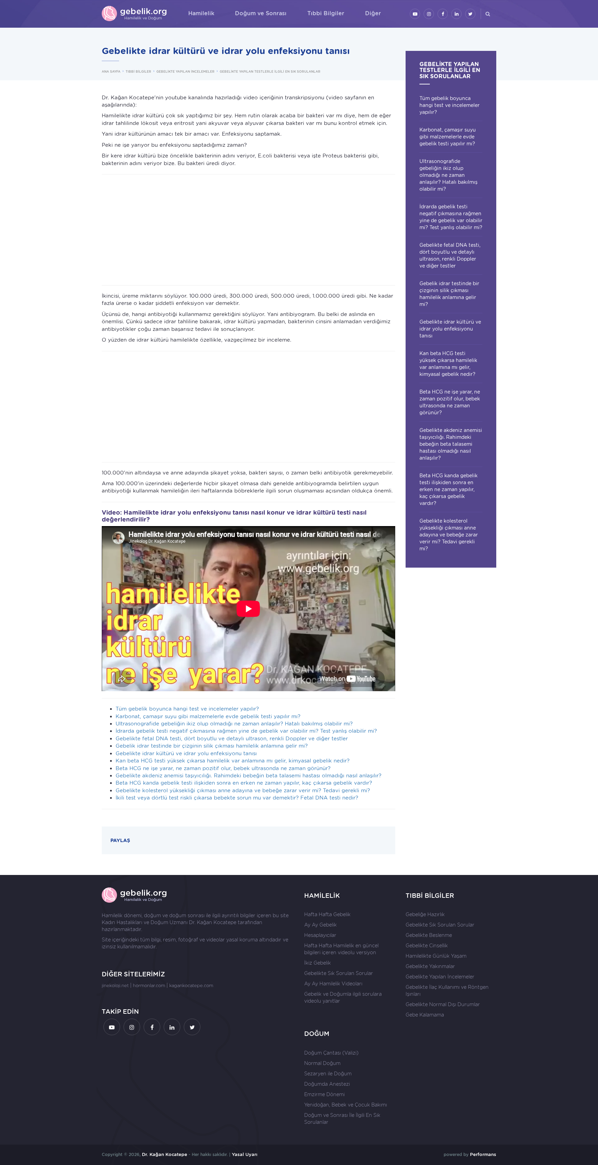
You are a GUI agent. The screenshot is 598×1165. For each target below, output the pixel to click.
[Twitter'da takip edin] (470, 14)
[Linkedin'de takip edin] (456, 14)
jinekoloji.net (115, 985)
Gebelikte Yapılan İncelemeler (440, 976)
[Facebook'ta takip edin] (442, 14)
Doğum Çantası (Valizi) (331, 1053)
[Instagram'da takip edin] (429, 14)
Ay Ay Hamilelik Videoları (333, 983)
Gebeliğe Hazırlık (425, 914)
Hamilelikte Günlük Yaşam (436, 956)
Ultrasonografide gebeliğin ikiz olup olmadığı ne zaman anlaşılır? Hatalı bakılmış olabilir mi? (234, 724)
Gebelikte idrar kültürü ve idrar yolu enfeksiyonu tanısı (186, 753)
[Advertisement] (248, 229)
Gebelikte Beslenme (429, 935)
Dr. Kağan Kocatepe (212, 922)
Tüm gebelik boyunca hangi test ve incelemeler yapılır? (187, 709)
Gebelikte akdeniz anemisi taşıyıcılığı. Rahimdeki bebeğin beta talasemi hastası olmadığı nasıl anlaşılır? (248, 776)
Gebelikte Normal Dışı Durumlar (443, 1004)
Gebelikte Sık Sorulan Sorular (338, 973)
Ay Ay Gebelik (320, 925)
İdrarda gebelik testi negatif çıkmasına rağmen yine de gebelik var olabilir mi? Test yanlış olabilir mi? (246, 731)
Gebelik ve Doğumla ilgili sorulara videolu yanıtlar (343, 997)
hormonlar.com (149, 985)
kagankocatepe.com (191, 985)
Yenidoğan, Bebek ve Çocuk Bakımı (345, 1105)
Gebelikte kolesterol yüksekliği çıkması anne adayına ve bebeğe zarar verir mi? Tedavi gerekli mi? (243, 790)
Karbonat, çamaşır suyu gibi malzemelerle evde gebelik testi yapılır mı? (208, 716)
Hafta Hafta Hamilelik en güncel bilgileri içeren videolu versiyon (341, 949)
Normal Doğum (322, 1063)
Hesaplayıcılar (320, 935)
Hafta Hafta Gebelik (327, 914)
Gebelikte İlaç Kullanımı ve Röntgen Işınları (447, 990)
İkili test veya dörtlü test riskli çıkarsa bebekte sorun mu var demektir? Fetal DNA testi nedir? (237, 798)
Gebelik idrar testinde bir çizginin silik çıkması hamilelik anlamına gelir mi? (212, 746)
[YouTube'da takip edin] (415, 14)
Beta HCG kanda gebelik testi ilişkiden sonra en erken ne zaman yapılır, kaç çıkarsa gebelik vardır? (244, 783)
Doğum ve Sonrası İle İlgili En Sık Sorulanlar (342, 1118)
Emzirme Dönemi (324, 1094)
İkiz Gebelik (317, 963)
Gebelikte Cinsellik (427, 945)
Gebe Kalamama (425, 1015)
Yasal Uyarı (244, 1154)
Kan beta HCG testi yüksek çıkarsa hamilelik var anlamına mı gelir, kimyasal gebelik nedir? (233, 761)
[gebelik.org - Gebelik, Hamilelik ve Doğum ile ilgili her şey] (134, 14)
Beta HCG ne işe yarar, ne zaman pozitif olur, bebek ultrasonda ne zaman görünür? (223, 768)
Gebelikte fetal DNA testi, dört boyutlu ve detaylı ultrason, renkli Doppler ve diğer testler (232, 738)
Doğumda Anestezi (327, 1084)
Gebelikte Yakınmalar (430, 966)
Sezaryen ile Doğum (328, 1073)
